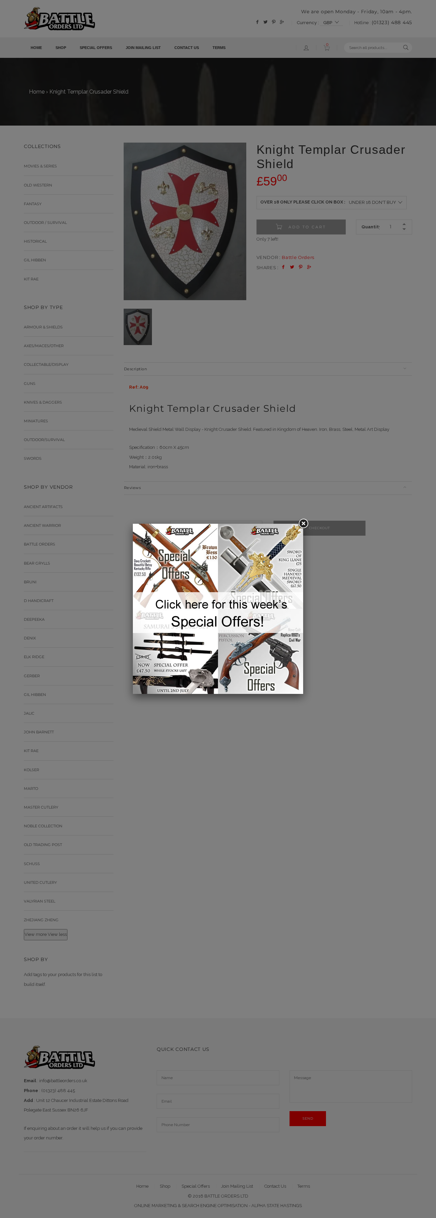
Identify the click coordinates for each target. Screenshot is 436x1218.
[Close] (303, 524)
